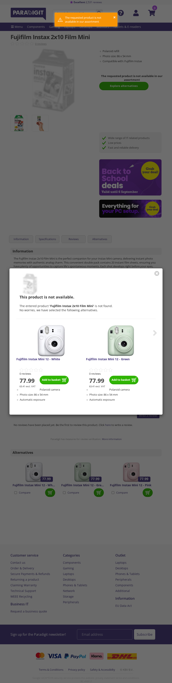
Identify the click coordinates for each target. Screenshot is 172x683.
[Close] (156, 273)
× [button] (114, 17)
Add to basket (51, 380)
